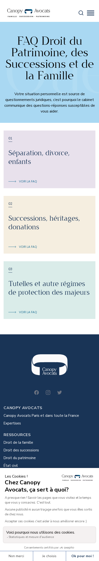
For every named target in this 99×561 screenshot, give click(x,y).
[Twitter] (59, 392)
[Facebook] (36, 392)
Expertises (12, 423)
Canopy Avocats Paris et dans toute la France (41, 415)
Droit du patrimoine (20, 457)
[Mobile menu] (90, 13)
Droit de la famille (18, 442)
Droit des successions (21, 450)
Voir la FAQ (28, 181)
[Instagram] (48, 392)
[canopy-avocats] (29, 13)
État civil (11, 465)
